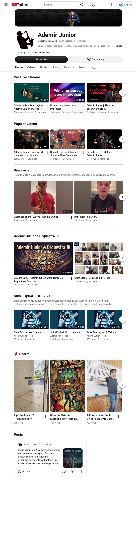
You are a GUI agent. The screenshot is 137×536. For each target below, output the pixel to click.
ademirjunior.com (25, 52)
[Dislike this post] (28, 471)
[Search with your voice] (93, 4)
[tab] (19, 67)
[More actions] (47, 106)
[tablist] (68, 67)
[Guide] (6, 5)
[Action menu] (81, 471)
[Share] (64, 471)
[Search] (82, 4)
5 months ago (45, 444)
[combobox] (60, 5)
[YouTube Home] (19, 4)
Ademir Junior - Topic (23, 336)
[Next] (122, 92)
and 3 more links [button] (42, 52)
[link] (50, 458)
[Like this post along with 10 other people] (19, 471)
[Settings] (112, 5)
